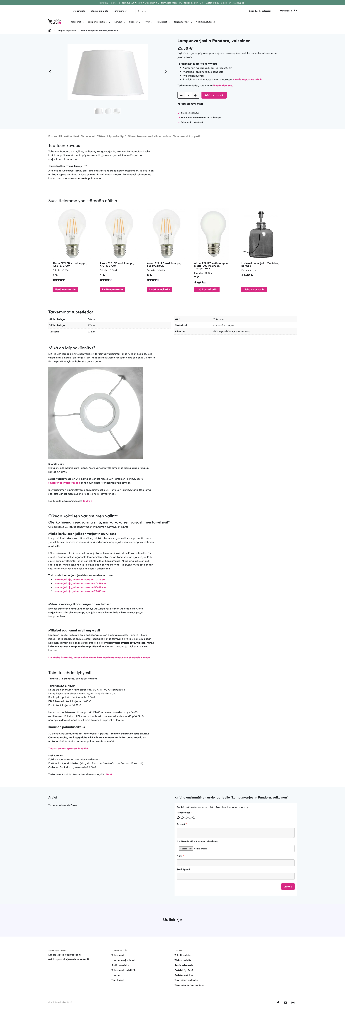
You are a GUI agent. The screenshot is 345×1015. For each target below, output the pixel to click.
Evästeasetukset (184, 975)
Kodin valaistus (120, 965)
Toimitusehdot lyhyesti (186, 136)
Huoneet (133, 21)
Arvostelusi (184, 812)
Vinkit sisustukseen (205, 21)
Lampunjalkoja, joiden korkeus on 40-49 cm (80, 583)
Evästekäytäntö (184, 970)
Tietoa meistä (78, 10)
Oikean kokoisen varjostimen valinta (149, 136)
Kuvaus (52, 136)
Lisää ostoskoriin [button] (65, 289)
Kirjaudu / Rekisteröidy (260, 10)
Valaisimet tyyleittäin (124, 970)
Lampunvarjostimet (97, 21)
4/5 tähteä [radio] (190, 817)
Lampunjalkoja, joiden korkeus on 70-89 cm (80, 591)
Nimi (180, 856)
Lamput (118, 21)
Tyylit (147, 21)
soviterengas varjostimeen (64, 482)
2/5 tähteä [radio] (182, 817)
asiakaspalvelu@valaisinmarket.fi (68, 959)
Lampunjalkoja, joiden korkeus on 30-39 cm (79, 579)
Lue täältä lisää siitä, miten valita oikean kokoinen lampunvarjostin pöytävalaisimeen (99, 657)
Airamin (82, 178)
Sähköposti (184, 869)
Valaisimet (76, 21)
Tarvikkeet (162, 21)
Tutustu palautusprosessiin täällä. (68, 748)
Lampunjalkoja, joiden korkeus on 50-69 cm (80, 587)
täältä (108, 774)
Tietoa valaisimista (98, 10)
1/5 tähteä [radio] (178, 817)
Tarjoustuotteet (181, 21)
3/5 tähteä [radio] (186, 817)
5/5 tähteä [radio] (193, 817)
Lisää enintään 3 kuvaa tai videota (197, 841)
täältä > (87, 501)
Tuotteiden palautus (187, 980)
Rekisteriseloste (184, 965)
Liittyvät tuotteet (69, 136)
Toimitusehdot (119, 10)
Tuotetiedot (88, 136)
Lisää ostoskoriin (214, 95)
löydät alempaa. (223, 85)
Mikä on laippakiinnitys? (111, 136)
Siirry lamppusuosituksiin (247, 79)
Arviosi (182, 824)
